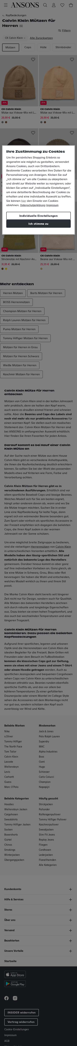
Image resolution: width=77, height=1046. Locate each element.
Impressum (52, 205)
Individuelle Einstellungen (38, 215)
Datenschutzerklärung (32, 205)
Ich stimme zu (38, 223)
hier (23, 200)
